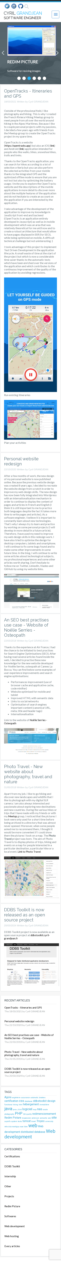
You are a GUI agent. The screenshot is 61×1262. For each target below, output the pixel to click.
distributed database (33, 1131)
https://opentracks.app (17, 145)
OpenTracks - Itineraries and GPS (23, 1007)
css (21, 1101)
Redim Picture (12, 1117)
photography (9, 1114)
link (52, 145)
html (20, 1105)
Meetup (12, 816)
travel (33, 1121)
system (14, 1121)
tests (20, 1121)
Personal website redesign (21, 461)
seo (49, 1118)
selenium (35, 1118)
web (32, 1125)
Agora (7, 1097)
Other (7, 1186)
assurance (25, 1097)
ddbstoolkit (40, 1101)
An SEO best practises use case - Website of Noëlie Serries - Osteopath (26, 627)
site (54, 1117)
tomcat (27, 1121)
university (49, 1121)
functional (8, 1105)
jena (15, 1109)
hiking (15, 1105)
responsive (26, 1118)
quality (29, 1114)
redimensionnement (44, 1113)
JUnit (19, 1109)
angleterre (16, 1097)
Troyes (41, 1121)
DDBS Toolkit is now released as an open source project (24, 914)
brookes (42, 1097)
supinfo (7, 1121)
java (8, 1108)
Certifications (12, 1156)
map (34, 1109)
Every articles (12, 1246)
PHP (18, 1113)
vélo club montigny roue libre (16, 1127)
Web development (29, 1134)
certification (11, 1101)
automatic (34, 1097)
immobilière (44, 1105)
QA (24, 1114)
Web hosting (11, 1236)
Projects (9, 1196)
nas (39, 1109)
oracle (45, 1109)
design (51, 1101)
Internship (10, 1176)
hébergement (31, 1104)
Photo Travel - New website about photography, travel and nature (28, 774)
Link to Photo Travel (29, 851)
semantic (43, 1118)
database (28, 1101)
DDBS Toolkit (12, 1166)
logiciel (27, 1109)
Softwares (10, 1216)
